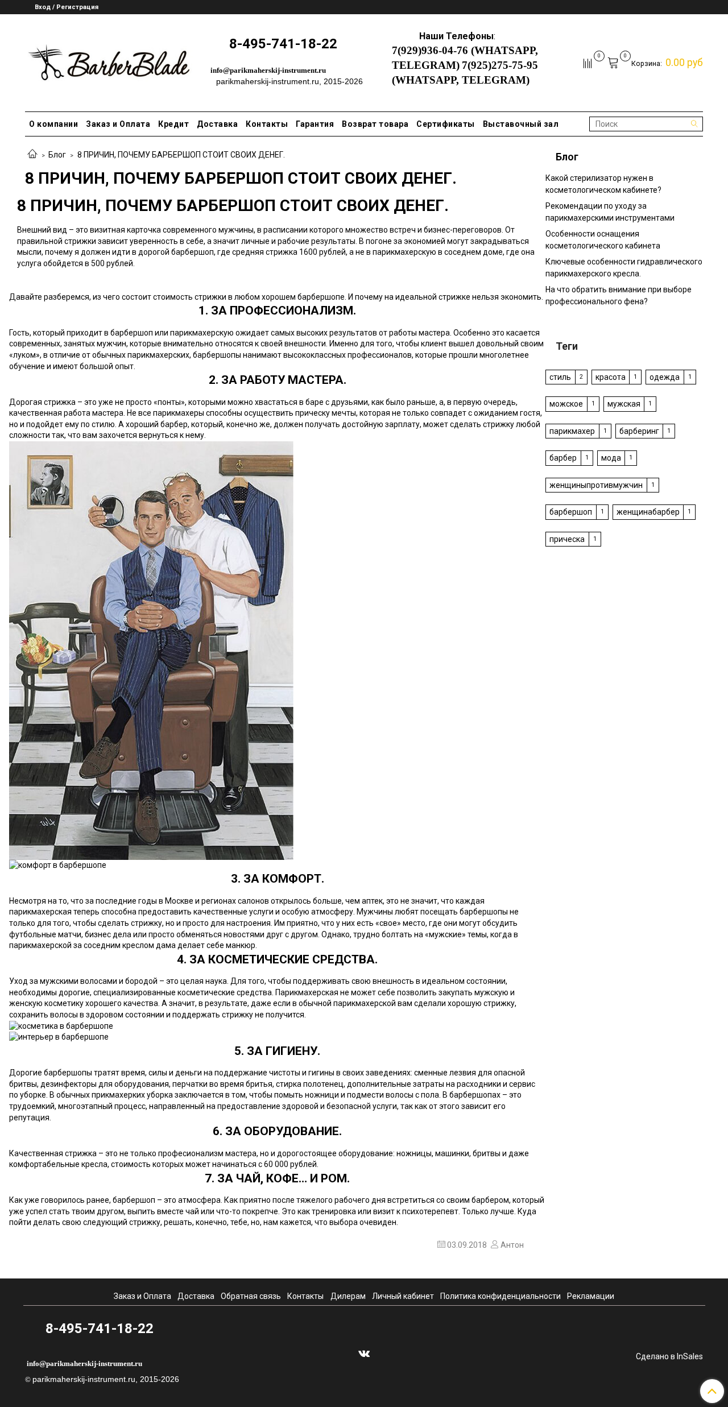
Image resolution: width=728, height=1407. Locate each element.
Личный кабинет (403, 1296)
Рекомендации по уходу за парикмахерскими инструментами (610, 211)
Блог (57, 154)
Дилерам (348, 1296)
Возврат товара (375, 124)
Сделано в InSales (669, 1356)
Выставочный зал (521, 124)
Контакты (267, 124)
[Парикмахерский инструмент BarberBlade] (109, 60)
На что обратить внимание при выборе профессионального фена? (618, 295)
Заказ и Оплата (118, 124)
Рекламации (590, 1296)
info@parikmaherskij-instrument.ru (268, 70)
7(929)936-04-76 (430, 50)
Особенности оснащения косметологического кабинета (602, 239)
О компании (53, 124)
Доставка (217, 124)
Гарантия (315, 124)
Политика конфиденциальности (500, 1296)
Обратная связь (251, 1296)
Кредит (173, 124)
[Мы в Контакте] (364, 1353)
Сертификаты (445, 124)
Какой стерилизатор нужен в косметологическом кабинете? (603, 184)
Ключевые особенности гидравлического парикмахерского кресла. (623, 267)
